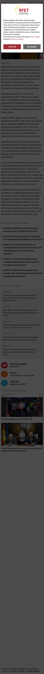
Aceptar (12, 47)
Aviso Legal (35, 37)
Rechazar (31, 47)
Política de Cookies (16, 39)
